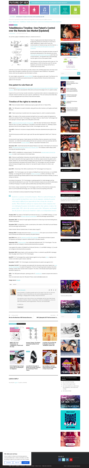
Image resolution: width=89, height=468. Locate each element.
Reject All (17, 462)
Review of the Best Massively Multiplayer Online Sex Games (72, 83)
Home (10, 21)
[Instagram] (51, 290)
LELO (47, 257)
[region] (17, 458)
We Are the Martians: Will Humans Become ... (21, 317)
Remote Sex (16, 21)
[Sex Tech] (55, 10)
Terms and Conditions (46, 465)
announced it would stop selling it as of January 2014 (25, 147)
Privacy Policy (38, 465)
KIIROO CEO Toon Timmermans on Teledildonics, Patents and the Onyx (16, 344)
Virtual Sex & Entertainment (14, 329)
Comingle (37, 173)
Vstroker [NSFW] (28, 76)
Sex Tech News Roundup (68, 382)
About (13, 465)
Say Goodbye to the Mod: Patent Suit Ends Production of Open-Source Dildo (49, 367)
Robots (28, 328)
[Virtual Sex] (24, 10)
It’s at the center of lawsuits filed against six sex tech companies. (44, 46)
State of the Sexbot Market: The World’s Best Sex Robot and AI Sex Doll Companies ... (72, 109)
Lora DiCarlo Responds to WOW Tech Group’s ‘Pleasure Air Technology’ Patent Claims (33, 368)
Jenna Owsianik (12, 33)
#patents (14, 284)
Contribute (22, 465)
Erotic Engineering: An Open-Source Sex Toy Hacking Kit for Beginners (17, 367)
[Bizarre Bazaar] (75, 10)
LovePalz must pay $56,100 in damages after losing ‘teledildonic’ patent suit (49, 344)
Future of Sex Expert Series (69, 384)
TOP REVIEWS (65, 78)
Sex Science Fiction (67, 390)
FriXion (33, 173)
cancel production (35, 232)
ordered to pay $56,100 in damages (29, 237)
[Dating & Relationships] (65, 10)
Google (18, 280)
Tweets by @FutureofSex (66, 295)
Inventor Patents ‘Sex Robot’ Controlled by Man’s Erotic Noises (33, 344)
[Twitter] (55, 290)
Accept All (25, 462)
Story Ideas (28, 465)
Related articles (12, 323)
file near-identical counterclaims (29, 216)
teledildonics (39, 273)
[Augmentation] (44, 10)
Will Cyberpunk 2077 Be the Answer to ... (47, 317)
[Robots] (34, 10)
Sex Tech (16, 328)
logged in (16, 382)
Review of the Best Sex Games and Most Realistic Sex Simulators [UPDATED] (71, 90)
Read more (20, 307)
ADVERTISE (17, 465)
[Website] (49, 290)
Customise (8, 462)
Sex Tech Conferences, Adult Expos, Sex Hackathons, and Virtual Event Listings (71, 387)
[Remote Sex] (13, 10)
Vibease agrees (22, 242)
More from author (21, 323)
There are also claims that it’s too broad (40, 55)
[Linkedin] (53, 290)
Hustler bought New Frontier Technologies (22, 123)
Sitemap (33, 465)
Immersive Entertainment (14, 331)
